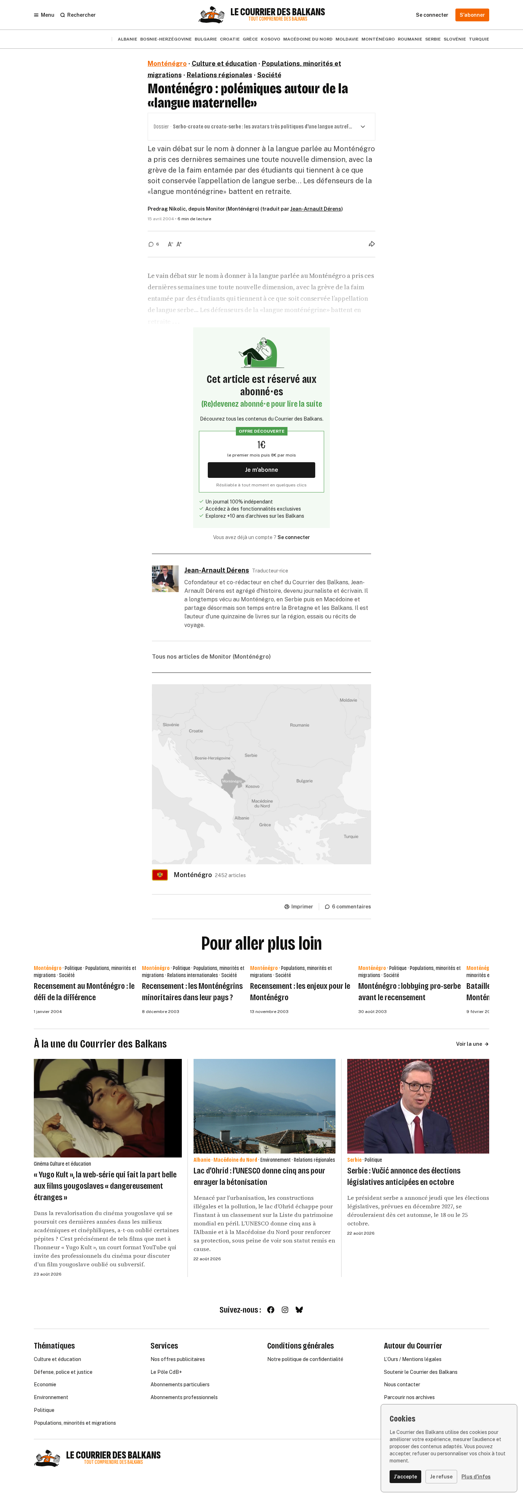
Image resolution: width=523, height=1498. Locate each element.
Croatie (230, 39)
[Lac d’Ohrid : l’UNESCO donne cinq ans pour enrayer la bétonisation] (265, 1106)
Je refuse (441, 1476)
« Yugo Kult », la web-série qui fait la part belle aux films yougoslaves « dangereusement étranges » (105, 1186)
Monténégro (378, 39)
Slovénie (455, 39)
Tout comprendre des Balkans (277, 19)
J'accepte (405, 1476)
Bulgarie (206, 39)
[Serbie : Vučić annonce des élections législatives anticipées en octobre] (418, 1106)
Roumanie (410, 39)
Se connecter (294, 537)
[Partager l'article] (371, 243)
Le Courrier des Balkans (278, 12)
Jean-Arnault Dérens (315, 209)
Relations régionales (219, 75)
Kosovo (270, 39)
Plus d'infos (476, 1476)
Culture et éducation (224, 63)
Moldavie (347, 39)
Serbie (433, 39)
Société (269, 75)
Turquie (479, 39)
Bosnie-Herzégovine (166, 39)
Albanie (127, 39)
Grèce (250, 39)
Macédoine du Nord (308, 39)
